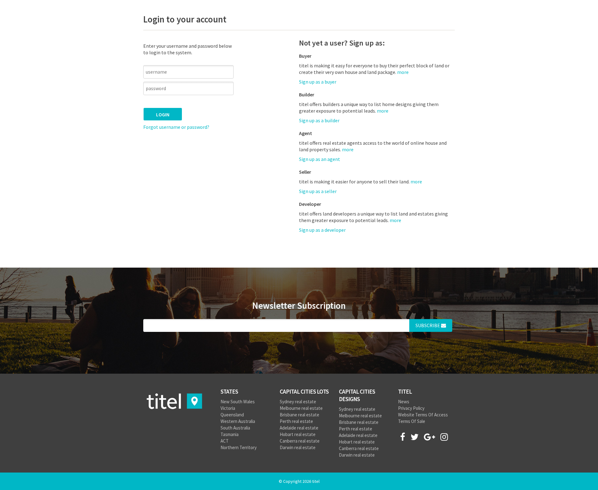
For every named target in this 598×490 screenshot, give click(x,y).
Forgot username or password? (176, 127)
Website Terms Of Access (423, 415)
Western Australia (238, 421)
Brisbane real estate (299, 415)
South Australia (235, 428)
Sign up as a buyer (317, 82)
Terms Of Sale (411, 421)
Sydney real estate (298, 402)
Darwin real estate (298, 447)
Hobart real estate (298, 434)
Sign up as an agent (319, 159)
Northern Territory (239, 447)
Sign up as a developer (322, 230)
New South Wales (238, 402)
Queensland (232, 415)
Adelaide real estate (299, 428)
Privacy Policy (411, 408)
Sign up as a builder (319, 120)
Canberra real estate (300, 441)
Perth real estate (296, 421)
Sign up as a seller (318, 191)
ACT (225, 441)
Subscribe (428, 325)
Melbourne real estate (301, 408)
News (403, 402)
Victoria (228, 408)
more (382, 111)
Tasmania (230, 434)
